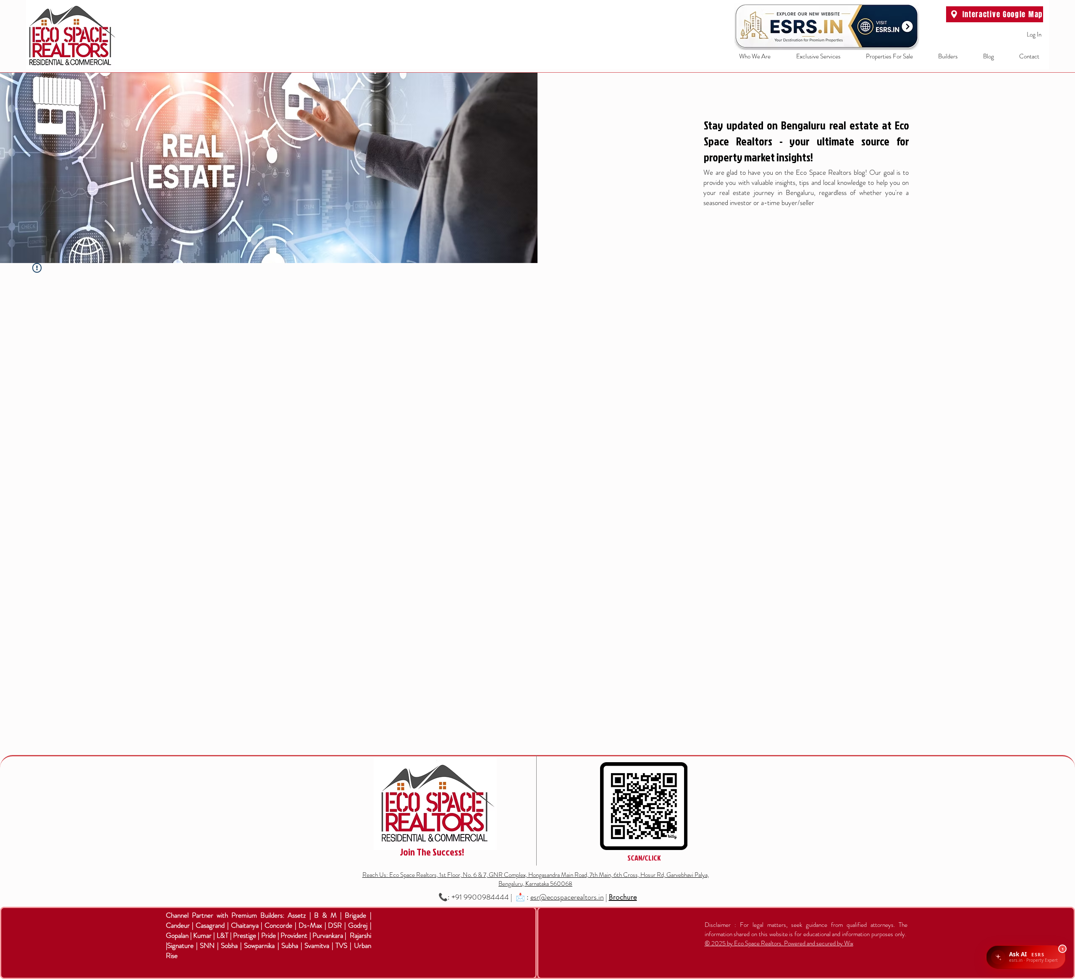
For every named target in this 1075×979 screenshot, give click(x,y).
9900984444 (486, 897)
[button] (812, 56)
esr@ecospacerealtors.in (567, 897)
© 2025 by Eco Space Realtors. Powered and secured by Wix (779, 943)
